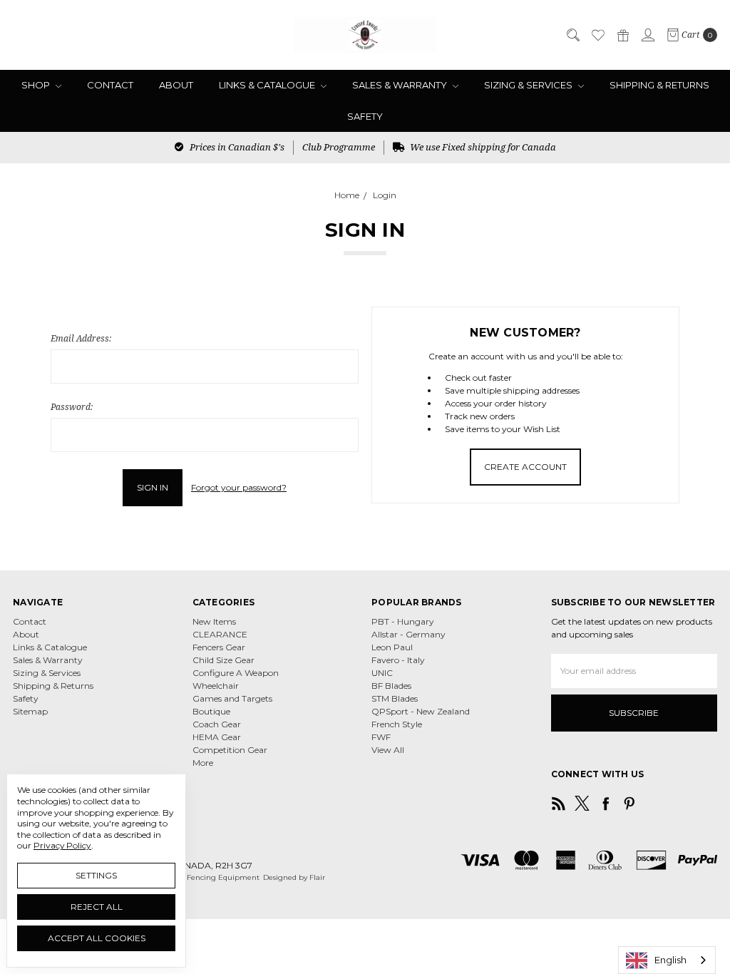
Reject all (97, 906)
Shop (36, 85)
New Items (214, 621)
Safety (365, 116)
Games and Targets (232, 698)
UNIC (382, 672)
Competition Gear (229, 749)
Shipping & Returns (659, 85)
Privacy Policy (62, 845)
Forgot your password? (239, 487)
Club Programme (338, 146)
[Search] (572, 35)
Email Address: (81, 338)
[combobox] (667, 960)
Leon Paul (392, 647)
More (202, 762)
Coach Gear (216, 724)
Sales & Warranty (400, 85)
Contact (110, 85)
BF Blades (391, 685)
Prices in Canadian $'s (235, 146)
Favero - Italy (398, 660)
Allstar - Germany (408, 634)
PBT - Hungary (402, 621)
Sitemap (30, 711)
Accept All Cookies (96, 938)
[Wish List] (597, 35)
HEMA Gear (216, 737)
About (176, 85)
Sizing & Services (529, 85)
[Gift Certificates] (622, 35)
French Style (396, 724)
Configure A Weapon (235, 672)
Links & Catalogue (268, 85)
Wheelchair (215, 685)
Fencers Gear (218, 647)
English (670, 959)
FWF (381, 737)
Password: (72, 407)
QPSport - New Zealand (420, 711)
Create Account (525, 466)
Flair (317, 877)
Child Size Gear (223, 660)
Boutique (211, 711)
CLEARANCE (219, 634)
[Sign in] (647, 35)
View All (387, 749)
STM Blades (394, 698)
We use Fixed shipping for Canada (482, 146)
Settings (96, 875)
